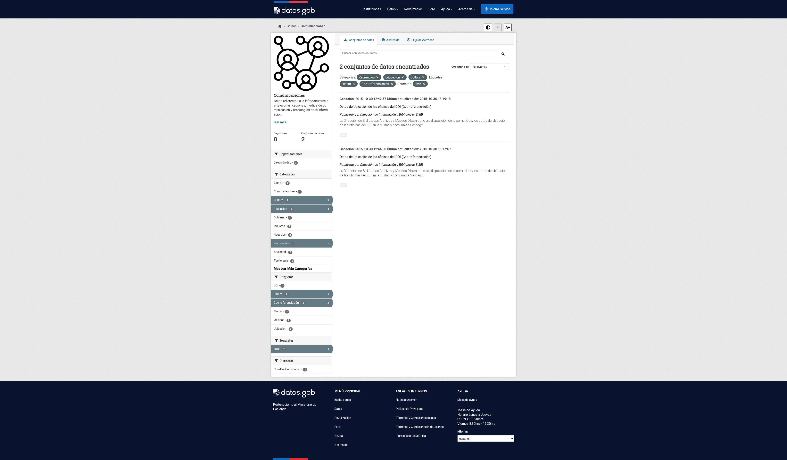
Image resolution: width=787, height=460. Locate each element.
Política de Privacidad (409, 408)
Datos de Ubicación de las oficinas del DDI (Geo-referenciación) (385, 107)
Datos (338, 408)
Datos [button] (391, 9)
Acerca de (392, 40)
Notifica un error (406, 399)
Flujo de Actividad (422, 40)
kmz (343, 135)
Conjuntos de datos (361, 40)
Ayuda (338, 435)
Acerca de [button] (465, 9)
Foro (432, 9)
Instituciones (372, 9)
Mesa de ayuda (467, 399)
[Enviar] (503, 54)
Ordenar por (460, 67)
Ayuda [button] (445, 9)
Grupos (292, 26)
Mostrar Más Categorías (293, 269)
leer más (280, 122)
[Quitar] (377, 77)
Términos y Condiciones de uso (416, 417)
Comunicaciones (313, 26)
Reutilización (413, 9)
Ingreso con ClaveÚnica (411, 435)
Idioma (462, 431)
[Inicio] (280, 26)
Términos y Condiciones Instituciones (420, 426)
